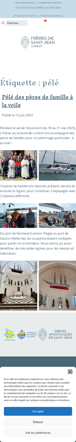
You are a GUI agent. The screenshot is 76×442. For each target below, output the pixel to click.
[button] (70, 372)
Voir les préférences (38, 432)
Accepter (38, 411)
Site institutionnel (24, 2)
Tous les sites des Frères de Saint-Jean (38, 7)
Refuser (38, 422)
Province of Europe (50, 15)
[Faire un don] (45, 20)
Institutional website (50, 2)
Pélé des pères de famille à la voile (37, 100)
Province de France (25, 15)
